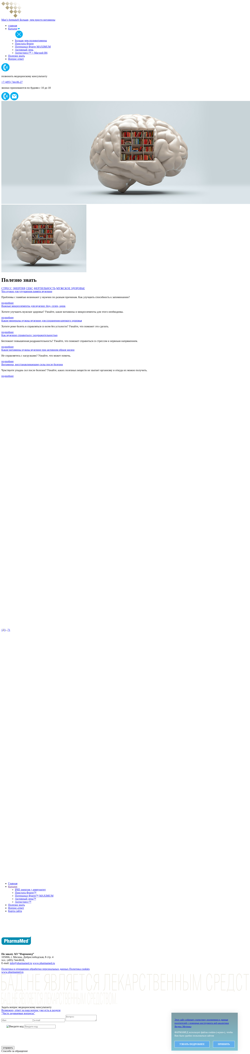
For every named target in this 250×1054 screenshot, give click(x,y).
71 (8, 629)
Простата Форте (24, 43)
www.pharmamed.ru (44, 963)
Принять (224, 1044)
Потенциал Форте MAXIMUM (33, 46)
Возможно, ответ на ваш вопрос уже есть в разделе (31, 1012)
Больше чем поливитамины (31, 40)
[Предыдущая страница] (125, 626)
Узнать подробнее (192, 1044)
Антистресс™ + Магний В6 (31, 52)
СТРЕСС (6, 288)
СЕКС (29, 288)
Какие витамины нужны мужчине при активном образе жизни (37, 349)
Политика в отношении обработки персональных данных (35, 968)
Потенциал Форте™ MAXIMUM (34, 895)
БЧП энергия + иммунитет (30, 889)
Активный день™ (25, 898)
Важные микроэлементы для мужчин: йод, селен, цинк (33, 306)
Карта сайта (15, 911)
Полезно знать (16, 55)
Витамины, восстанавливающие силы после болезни (32, 364)
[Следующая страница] (125, 877)
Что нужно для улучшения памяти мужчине (26, 291)
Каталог (13, 28)
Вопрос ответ (16, 58)
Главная (12, 883)
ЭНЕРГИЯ (19, 288)
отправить (8, 1048)
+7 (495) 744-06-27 (12, 82)
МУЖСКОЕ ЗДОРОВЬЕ (70, 288)
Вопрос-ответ (16, 907)
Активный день (24, 49)
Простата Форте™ (25, 892)
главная (12, 25)
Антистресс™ (23, 901)
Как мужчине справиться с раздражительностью (29, 335)
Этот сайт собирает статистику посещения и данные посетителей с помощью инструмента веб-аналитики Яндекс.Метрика (201, 1023)
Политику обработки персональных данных (115, 1033)
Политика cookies (79, 968)
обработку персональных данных (113, 1040)
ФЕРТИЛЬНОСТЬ (45, 288)
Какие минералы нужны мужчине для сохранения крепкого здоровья (41, 320)
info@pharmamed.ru (21, 963)
